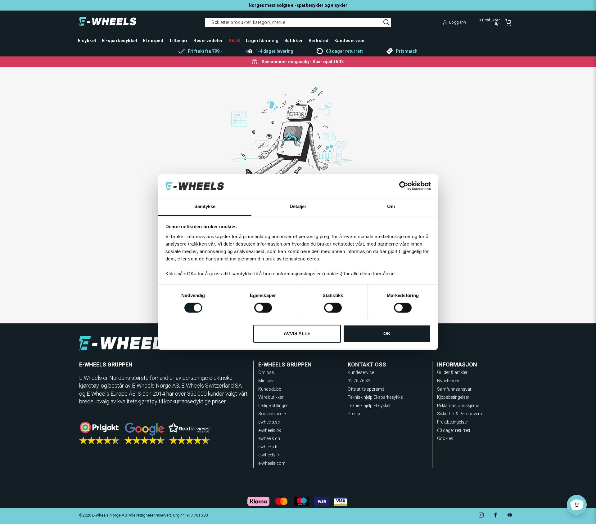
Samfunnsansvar (454, 389)
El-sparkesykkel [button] (119, 40)
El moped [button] (153, 40)
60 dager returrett (453, 430)
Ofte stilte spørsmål (367, 389)
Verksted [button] (319, 40)
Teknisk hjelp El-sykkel (369, 405)
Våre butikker (270, 397)
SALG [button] (234, 40)
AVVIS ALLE (297, 333)
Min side (266, 380)
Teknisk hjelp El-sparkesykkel (376, 397)
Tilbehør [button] (178, 40)
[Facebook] (495, 516)
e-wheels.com (272, 463)
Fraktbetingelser (452, 422)
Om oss (266, 372)
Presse (354, 413)
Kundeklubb (269, 389)
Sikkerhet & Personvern (459, 413)
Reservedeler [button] (208, 40)
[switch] (263, 308)
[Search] (386, 22)
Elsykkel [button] (87, 40)
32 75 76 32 (359, 380)
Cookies (445, 438)
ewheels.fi (267, 446)
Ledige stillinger (273, 405)
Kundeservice (361, 372)
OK (387, 333)
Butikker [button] (293, 40)
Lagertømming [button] (262, 40)
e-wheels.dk (269, 430)
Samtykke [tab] (205, 206)
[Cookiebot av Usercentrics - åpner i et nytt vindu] (404, 186)
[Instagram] (481, 516)
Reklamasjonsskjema (458, 405)
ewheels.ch (269, 438)
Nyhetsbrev (448, 380)
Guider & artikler (452, 372)
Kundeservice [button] (349, 40)
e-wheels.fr (268, 454)
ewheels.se (269, 422)
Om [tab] (391, 206)
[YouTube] (510, 516)
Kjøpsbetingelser (453, 397)
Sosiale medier (272, 413)
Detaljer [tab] (298, 206)
